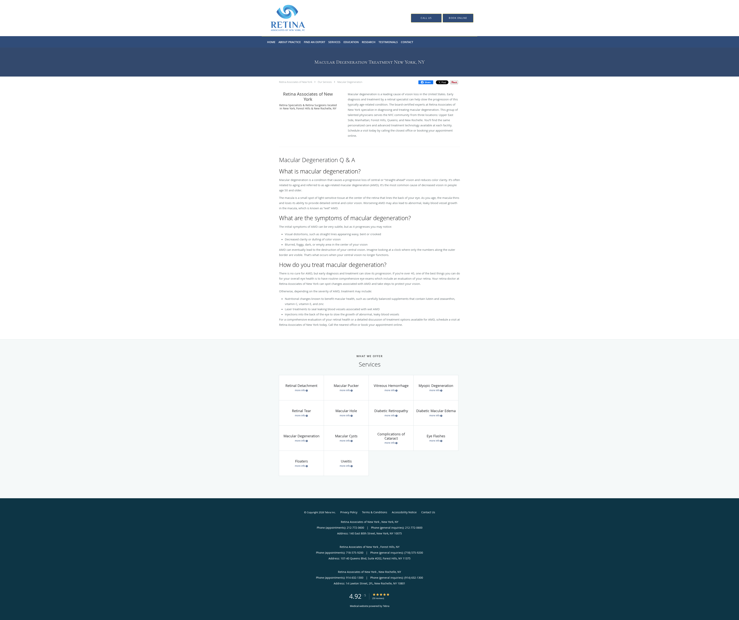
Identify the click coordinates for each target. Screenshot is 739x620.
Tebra (386, 606)
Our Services (325, 82)
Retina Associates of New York (296, 82)
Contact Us (428, 512)
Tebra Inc (330, 512)
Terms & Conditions (374, 512)
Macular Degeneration (349, 82)
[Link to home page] (282, 18)
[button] (458, 18)
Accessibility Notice (404, 512)
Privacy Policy (348, 512)
